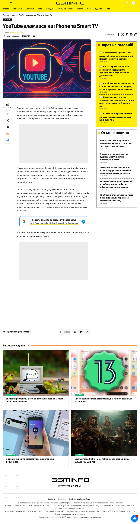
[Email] (131, 34)
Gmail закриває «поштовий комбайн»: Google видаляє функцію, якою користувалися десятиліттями (114, 71)
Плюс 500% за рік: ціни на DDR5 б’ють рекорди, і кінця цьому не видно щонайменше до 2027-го (115, 170)
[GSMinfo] (70, 3)
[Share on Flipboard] (127, 34)
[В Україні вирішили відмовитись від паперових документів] (36, 433)
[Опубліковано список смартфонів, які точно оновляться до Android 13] (104, 373)
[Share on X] (123, 34)
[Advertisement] (53, 143)
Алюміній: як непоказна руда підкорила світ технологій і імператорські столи (114, 157)
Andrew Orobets (16, 33)
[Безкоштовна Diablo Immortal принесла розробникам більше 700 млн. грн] (104, 433)
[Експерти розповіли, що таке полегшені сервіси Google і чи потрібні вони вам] (36, 373)
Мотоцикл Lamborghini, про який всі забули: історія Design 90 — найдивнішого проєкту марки (116, 184)
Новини (14, 15)
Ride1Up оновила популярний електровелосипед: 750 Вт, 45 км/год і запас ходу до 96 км (116, 143)
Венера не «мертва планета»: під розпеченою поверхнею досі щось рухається (115, 116)
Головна (6, 15)
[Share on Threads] (7, 127)
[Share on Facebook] (118, 34)
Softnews (7, 19)
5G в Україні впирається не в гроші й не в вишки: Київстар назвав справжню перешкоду (116, 198)
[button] (5, 3)
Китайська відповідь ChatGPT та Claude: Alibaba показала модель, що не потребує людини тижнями (116, 86)
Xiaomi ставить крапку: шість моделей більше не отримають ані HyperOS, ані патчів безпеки (116, 56)
